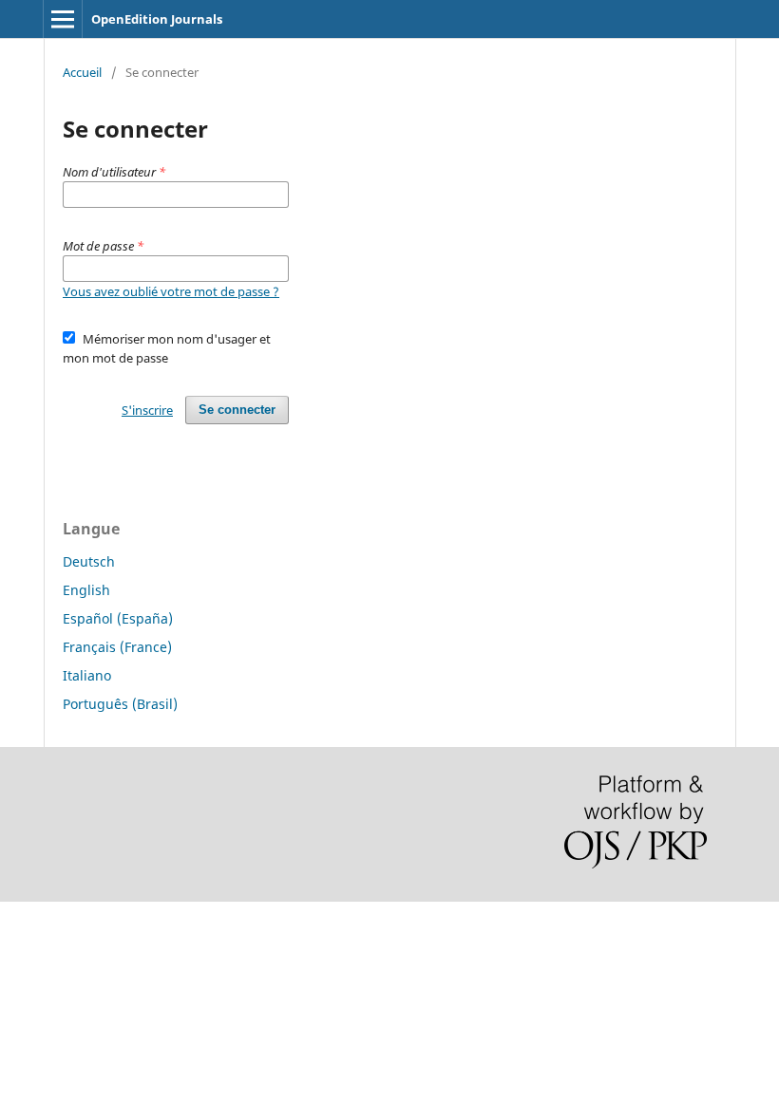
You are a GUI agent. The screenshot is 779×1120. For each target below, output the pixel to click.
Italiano (87, 675)
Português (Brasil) (120, 704)
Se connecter (237, 409)
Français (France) (117, 647)
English (86, 590)
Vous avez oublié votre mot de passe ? (171, 291)
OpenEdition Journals (156, 19)
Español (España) (118, 618)
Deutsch (89, 561)
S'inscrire (147, 410)
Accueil (82, 72)
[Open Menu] (63, 19)
